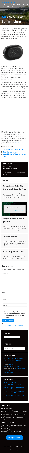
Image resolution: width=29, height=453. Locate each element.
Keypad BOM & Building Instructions (13, 385)
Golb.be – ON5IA (9, 2)
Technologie (7, 166)
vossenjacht (18, 143)
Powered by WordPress (10, 446)
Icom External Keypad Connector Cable (15, 433)
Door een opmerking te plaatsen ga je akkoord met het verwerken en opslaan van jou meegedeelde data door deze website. (14, 314)
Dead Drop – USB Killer (13, 251)
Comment (5, 274)
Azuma (23, 446)
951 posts (9, 163)
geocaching (7, 168)
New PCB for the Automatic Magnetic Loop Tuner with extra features (13, 360)
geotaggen (14, 168)
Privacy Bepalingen (14, 449)
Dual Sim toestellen (10, 152)
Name (4, 292)
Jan (5, 358)
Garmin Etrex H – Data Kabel (13, 150)
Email (4, 299)
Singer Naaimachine (13, 366)
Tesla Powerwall (10, 236)
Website (5, 305)
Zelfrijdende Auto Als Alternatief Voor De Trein (15, 187)
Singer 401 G (11, 364)
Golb (4, 17)
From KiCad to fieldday (10, 382)
